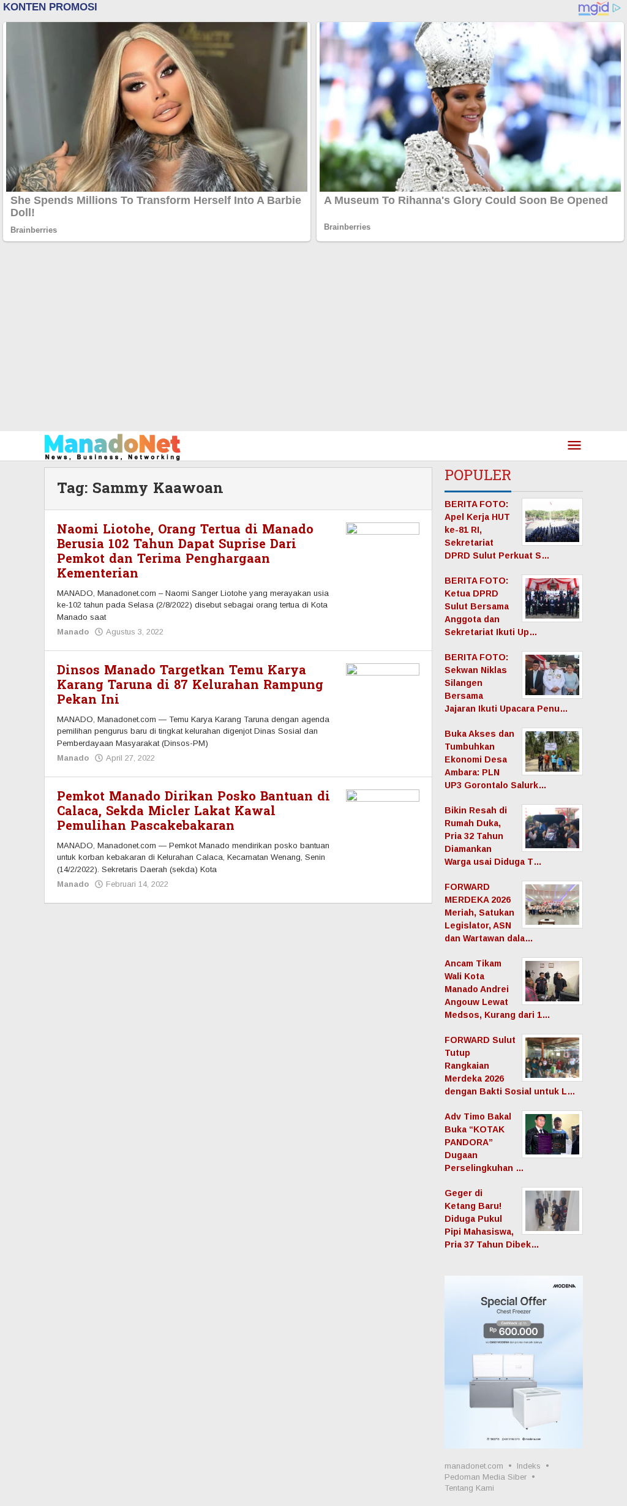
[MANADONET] (112, 446)
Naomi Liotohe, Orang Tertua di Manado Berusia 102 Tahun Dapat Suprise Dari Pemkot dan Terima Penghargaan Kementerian (185, 552)
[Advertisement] (313, 339)
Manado (73, 631)
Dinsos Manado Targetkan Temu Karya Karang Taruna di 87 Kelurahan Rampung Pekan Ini (190, 685)
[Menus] (574, 446)
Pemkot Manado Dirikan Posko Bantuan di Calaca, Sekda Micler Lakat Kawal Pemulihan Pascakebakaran (193, 811)
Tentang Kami (469, 1488)
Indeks (529, 1465)
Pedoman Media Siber (486, 1477)
